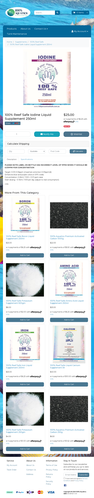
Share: (8, 123)
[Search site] (57, 13)
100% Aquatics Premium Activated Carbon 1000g (67, 237)
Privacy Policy (52, 470)
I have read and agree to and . (75, 480)
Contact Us (40, 28)
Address (29, 474)
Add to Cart (25, 255)
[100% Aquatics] (17, 12)
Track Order (12, 470)
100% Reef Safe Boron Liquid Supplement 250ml (20, 237)
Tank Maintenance (17, 34)
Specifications (27, 159)
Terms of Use (51, 465)
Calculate (79, 151)
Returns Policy (49, 475)
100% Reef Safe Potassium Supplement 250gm (19, 431)
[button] (79, 31)
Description (12, 159)
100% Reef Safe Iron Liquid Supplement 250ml (19, 366)
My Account (12, 465)
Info (76, 121)
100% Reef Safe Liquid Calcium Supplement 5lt (65, 366)
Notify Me (48, 134)
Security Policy (49, 482)
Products (12, 28)
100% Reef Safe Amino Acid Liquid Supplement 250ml (67, 302)
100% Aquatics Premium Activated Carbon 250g (67, 431)
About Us (25, 28)
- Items (80, 12)
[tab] (12, 159)
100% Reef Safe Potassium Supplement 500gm (19, 302)
